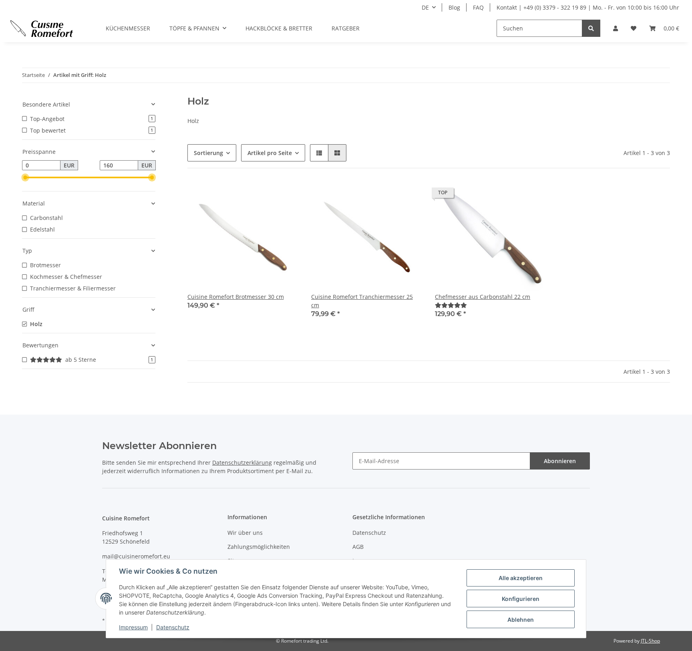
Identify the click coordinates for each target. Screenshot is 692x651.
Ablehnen (520, 619)
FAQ (478, 7)
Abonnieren (560, 461)
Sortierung (208, 153)
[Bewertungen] (451, 305)
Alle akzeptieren (521, 577)
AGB (358, 546)
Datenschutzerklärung (242, 462)
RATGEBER (346, 28)
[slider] (25, 177)
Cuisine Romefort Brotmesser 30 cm (235, 296)
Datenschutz (369, 532)
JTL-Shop (650, 640)
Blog (454, 7)
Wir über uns (245, 532)
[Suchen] (591, 28)
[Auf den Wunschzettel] (285, 195)
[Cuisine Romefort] (41, 28)
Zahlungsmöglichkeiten (258, 546)
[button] (615, 28)
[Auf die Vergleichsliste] (264, 195)
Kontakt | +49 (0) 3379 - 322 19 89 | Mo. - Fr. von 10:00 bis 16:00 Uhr (588, 7)
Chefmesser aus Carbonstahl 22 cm (482, 296)
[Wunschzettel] (633, 28)
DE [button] (425, 7)
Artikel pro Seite (269, 153)
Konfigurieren (520, 598)
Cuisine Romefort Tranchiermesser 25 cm (362, 301)
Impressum (133, 627)
